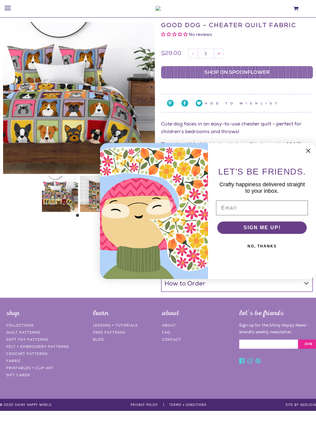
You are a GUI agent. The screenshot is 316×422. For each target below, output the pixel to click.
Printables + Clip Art (30, 368)
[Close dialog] (308, 150)
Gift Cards (18, 375)
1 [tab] (79, 217)
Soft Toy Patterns (27, 339)
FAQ (166, 332)
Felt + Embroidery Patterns (37, 346)
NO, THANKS (262, 246)
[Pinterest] (258, 361)
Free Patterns (109, 332)
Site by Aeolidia (300, 405)
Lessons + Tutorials (115, 325)
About (169, 325)
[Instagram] (250, 361)
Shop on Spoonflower (237, 72)
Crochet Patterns (27, 354)
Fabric (13, 361)
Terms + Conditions (188, 405)
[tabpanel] (60, 194)
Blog (98, 339)
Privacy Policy (144, 405)
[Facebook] (242, 361)
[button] (175, 34)
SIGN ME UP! (262, 227)
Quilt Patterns (23, 332)
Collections (20, 325)
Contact (171, 339)
